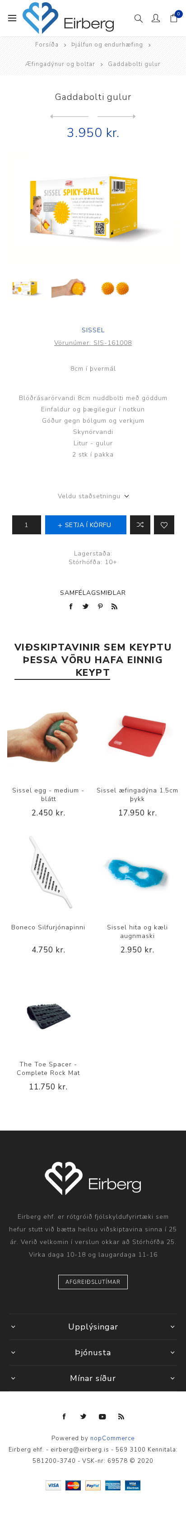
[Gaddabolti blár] (69, 116)
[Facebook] (64, 1416)
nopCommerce (112, 1438)
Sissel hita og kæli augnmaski (137, 931)
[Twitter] (83, 1416)
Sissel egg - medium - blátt (48, 794)
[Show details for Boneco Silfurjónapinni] (48, 873)
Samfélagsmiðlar (93, 593)
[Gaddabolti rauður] (117, 116)
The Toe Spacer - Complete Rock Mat (48, 1068)
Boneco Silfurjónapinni (48, 927)
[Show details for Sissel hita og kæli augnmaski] (138, 873)
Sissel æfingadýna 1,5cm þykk (137, 794)
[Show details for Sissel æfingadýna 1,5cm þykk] (138, 736)
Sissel (93, 330)
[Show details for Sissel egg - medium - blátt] (48, 736)
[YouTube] (102, 1416)
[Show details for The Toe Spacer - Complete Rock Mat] (48, 1010)
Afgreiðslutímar (93, 1282)
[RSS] (121, 1416)
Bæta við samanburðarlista (140, 524)
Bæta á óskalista (164, 524)
